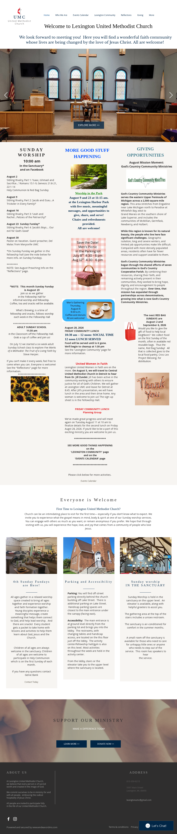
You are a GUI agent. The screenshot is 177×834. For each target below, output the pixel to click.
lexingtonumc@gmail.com (139, 800)
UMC (19, 17)
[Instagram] (15, 819)
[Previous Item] (6, 95)
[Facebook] (8, 819)
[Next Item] (171, 95)
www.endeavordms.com (44, 827)
